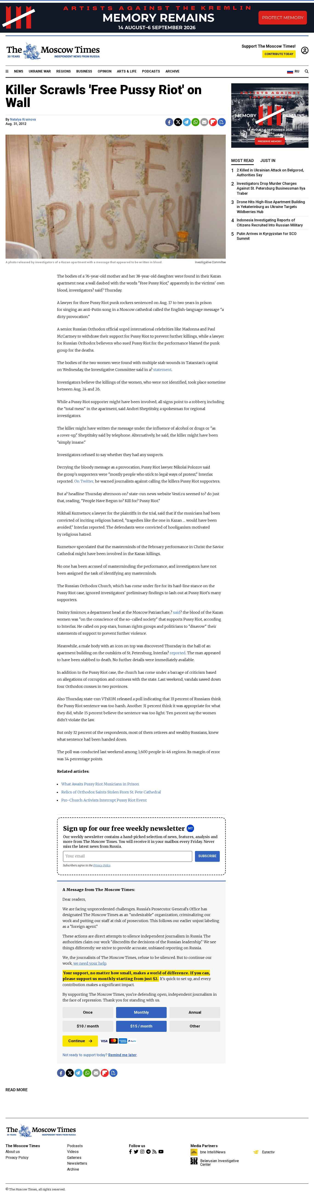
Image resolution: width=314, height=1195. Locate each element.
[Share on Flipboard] (213, 122)
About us (13, 1151)
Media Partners (204, 1146)
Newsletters (77, 1163)
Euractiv (268, 1152)
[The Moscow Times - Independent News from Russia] (53, 51)
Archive (173, 71)
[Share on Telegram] (187, 122)
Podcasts (151, 71)
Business (84, 71)
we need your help (89, 963)
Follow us (137, 1146)
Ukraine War (40, 71)
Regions (63, 71)
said (176, 612)
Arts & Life (127, 71)
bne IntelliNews (213, 1152)
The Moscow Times (23, 1146)
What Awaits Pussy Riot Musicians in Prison (100, 784)
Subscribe (207, 856)
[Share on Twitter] (178, 122)
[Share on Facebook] (169, 122)
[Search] (306, 72)
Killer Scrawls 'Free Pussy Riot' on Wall (104, 96)
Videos (73, 1151)
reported (178, 653)
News (18, 71)
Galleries (74, 1157)
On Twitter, (84, 481)
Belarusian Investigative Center (219, 1162)
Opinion (104, 71)
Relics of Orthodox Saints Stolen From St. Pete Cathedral (111, 792)
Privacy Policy (102, 865)
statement (162, 369)
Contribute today (279, 54)
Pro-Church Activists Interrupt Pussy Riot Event (104, 800)
